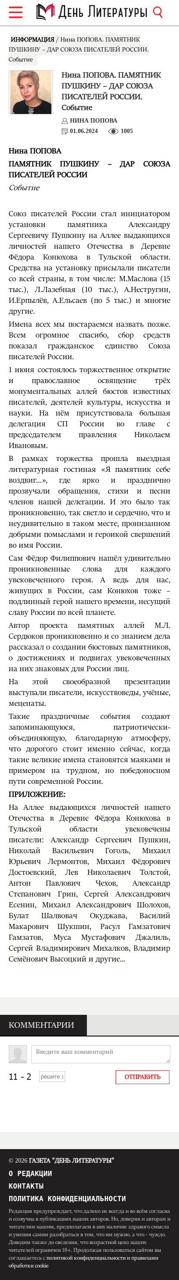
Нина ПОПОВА (93, 120)
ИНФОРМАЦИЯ (33, 39)
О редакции (30, 1174)
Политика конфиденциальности (67, 1199)
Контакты (26, 1186)
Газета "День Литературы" (61, 1160)
